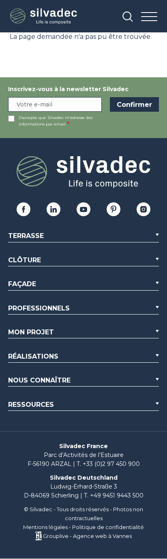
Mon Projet (31, 332)
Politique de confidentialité (108, 527)
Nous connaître (39, 380)
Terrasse (26, 236)
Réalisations (33, 356)
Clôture (24, 260)
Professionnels (39, 308)
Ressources (31, 404)
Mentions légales (45, 527)
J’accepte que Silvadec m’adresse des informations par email (55, 121)
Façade (22, 284)
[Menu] (149, 17)
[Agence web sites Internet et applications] (38, 536)
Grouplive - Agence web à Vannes (87, 536)
